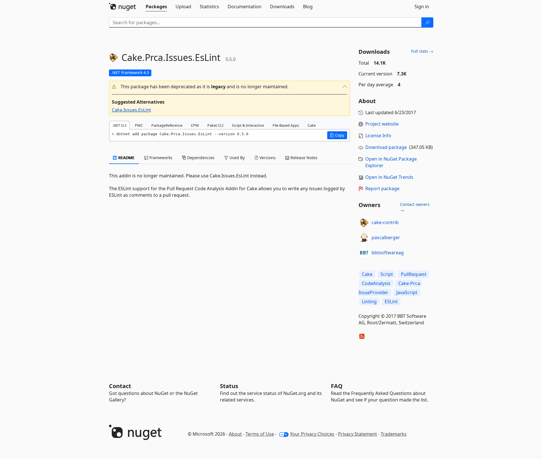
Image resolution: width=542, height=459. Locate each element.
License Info (378, 135)
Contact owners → (415, 207)
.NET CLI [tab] (119, 125)
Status (229, 386)
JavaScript (406, 292)
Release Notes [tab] (303, 157)
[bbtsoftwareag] (364, 253)
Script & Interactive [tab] (248, 125)
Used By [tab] (236, 157)
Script (386, 274)
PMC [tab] (139, 125)
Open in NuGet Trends (389, 177)
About (235, 434)
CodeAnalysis (376, 283)
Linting (369, 301)
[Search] (427, 22)
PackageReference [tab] (166, 125)
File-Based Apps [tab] (286, 125)
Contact (120, 386)
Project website (382, 124)
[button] (229, 86)
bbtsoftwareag (388, 252)
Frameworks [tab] (160, 157)
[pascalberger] (364, 238)
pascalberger (386, 237)
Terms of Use (260, 434)
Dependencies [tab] (200, 157)
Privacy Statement (357, 434)
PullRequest (413, 274)
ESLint (391, 301)
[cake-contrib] (364, 223)
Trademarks (394, 434)
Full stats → (422, 51)
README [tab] (126, 157)
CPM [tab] (195, 125)
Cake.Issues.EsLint (131, 110)
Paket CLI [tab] (215, 125)
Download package (386, 147)
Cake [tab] (312, 125)
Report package (382, 188)
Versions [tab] (267, 157)
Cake (367, 274)
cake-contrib (385, 222)
